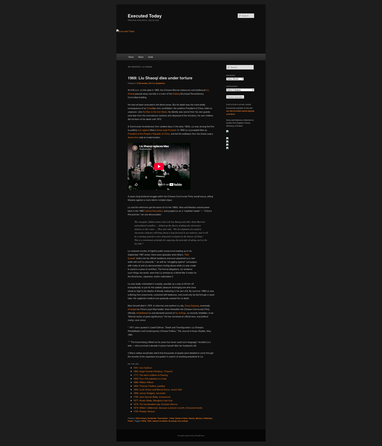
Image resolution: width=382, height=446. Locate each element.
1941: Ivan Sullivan (142, 367)
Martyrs (199, 418)
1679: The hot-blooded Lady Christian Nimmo (155, 404)
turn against (143, 129)
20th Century (141, 418)
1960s (143, 421)
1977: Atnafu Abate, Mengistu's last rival (152, 400)
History (192, 418)
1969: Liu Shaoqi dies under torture (160, 78)
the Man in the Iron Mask (155, 111)
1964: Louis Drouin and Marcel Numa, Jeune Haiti (157, 389)
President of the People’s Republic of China (149, 133)
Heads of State (181, 418)
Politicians (207, 418)
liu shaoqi (172, 421)
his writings (180, 312)
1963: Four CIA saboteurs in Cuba (150, 378)
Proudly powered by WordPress (191, 435)
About (140, 56)
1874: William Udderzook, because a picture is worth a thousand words (167, 407)
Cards (150, 56)
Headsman (160, 83)
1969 (149, 421)
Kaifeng (176, 93)
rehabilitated (142, 312)
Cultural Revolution (153, 210)
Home (131, 56)
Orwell (150, 108)
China (171, 418)
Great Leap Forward (166, 129)
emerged (132, 309)
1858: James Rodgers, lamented (149, 393)
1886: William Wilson (143, 382)
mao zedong (182, 421)
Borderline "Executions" (158, 418)
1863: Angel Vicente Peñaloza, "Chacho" (153, 371)
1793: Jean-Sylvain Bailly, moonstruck (152, 396)
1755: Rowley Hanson (144, 411)
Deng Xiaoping (192, 305)
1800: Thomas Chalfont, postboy (149, 385)
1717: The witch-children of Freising (150, 375)
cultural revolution (160, 421)
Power (130, 421)
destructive (133, 137)
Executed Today (145, 15)
